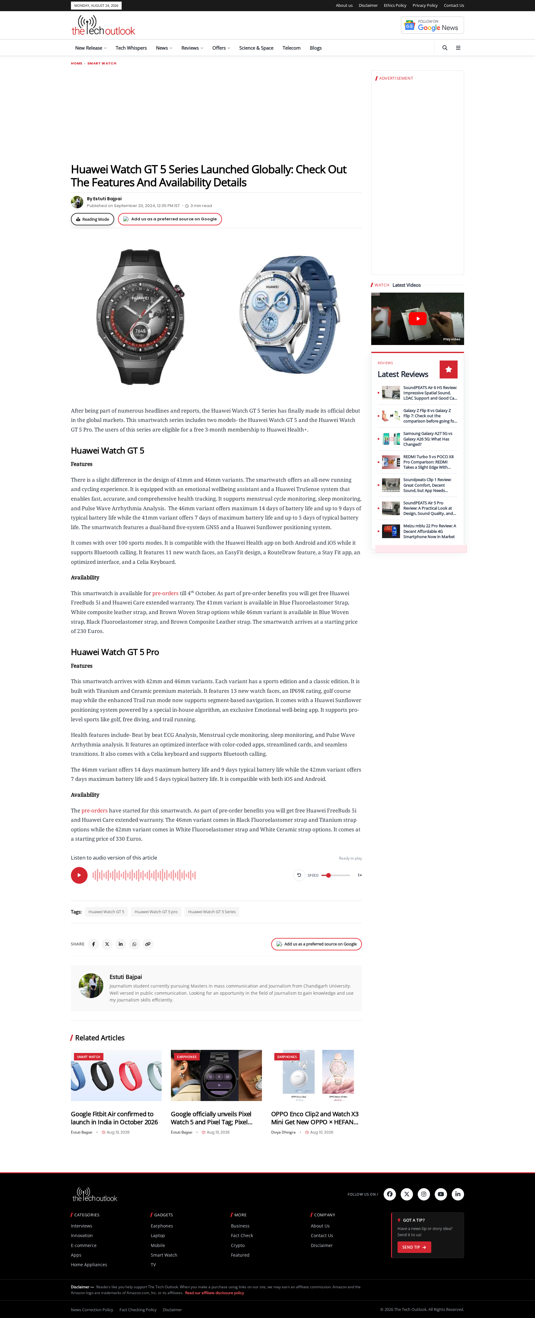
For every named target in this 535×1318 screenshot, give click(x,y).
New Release (88, 48)
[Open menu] (458, 48)
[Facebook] (93, 944)
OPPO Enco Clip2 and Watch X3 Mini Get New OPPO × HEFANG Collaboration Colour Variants (315, 1118)
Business (240, 1226)
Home (76, 63)
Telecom (292, 48)
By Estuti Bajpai (104, 199)
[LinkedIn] (120, 944)
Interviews (81, 1226)
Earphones (187, 1057)
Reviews (190, 48)
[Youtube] (441, 1194)
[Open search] (445, 48)
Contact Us (454, 5)
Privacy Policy (425, 5)
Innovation (82, 1235)
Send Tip (411, 1247)
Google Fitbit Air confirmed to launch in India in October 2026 (114, 1118)
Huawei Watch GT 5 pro (156, 911)
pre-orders (165, 593)
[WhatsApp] (134, 944)
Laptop (158, 1235)
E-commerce (84, 1245)
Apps (76, 1255)
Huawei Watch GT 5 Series (212, 911)
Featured (240, 1255)
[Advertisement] (216, 113)
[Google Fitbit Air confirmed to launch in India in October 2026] (116, 1075)
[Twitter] (407, 1194)
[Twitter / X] (107, 944)
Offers (219, 48)
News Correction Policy (92, 1309)
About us (344, 5)
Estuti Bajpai (126, 976)
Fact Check (242, 1235)
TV (153, 1264)
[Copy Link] (148, 944)
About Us (320, 1226)
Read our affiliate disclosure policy (214, 1292)
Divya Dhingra (283, 1132)
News (162, 48)
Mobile (158, 1245)
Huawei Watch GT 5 (106, 911)
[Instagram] (424, 1194)
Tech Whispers (131, 48)
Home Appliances (89, 1264)
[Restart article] (299, 875)
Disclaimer (368, 5)
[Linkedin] (458, 1194)
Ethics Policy (395, 5)
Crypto (238, 1245)
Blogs (316, 48)
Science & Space (256, 48)
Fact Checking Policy (138, 1309)
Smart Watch (101, 63)
